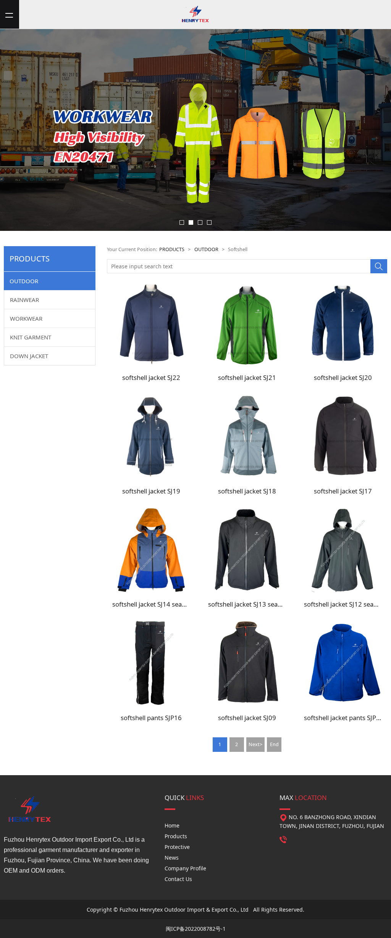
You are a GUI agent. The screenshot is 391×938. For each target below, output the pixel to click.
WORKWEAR (26, 318)
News (172, 857)
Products (176, 836)
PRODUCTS (171, 249)
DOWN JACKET (29, 356)
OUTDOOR (24, 281)
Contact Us (178, 879)
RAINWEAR (24, 299)
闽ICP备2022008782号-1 (196, 928)
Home (172, 825)
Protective (177, 846)
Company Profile (185, 868)
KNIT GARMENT (30, 337)
